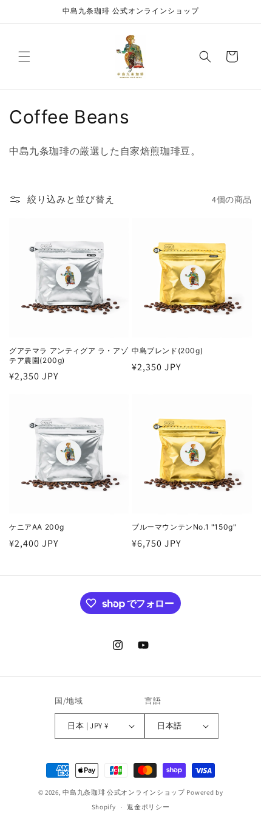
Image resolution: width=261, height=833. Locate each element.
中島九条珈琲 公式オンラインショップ (124, 792)
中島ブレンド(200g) (167, 350)
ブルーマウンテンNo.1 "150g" (184, 526)
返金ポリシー (148, 807)
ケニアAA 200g (36, 526)
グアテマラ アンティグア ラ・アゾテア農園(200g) (68, 355)
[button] (24, 56)
